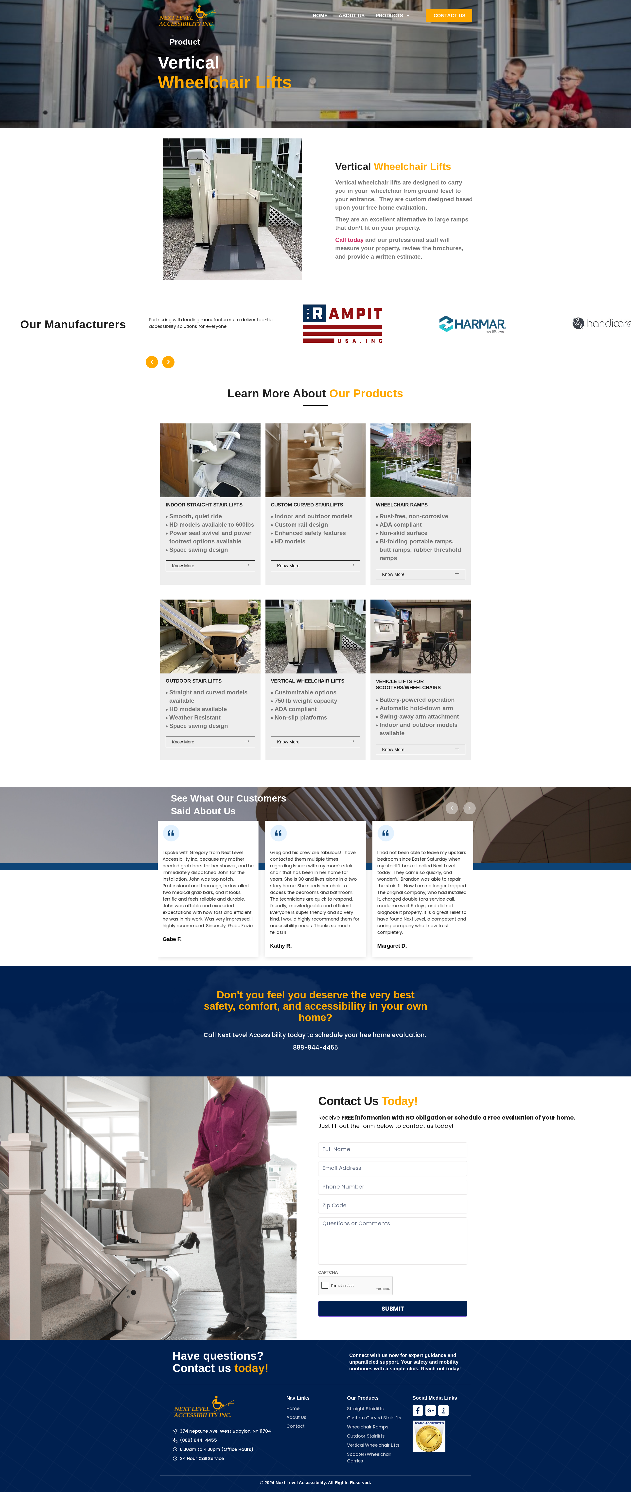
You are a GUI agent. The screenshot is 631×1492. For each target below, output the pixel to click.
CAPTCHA (328, 1272)
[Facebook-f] (418, 1410)
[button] (152, 362)
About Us (352, 15)
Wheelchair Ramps (402, 504)
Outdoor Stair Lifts (194, 681)
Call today (349, 239)
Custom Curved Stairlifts (307, 504)
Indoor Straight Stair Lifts (204, 504)
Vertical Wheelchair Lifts (307, 681)
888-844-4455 (315, 1047)
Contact (295, 1426)
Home (320, 15)
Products (389, 15)
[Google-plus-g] (430, 1410)
